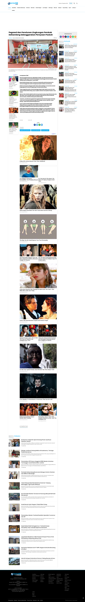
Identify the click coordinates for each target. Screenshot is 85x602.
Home (9, 7)
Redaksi (10, 38)
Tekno (33, 591)
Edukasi (59, 7)
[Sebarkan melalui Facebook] (35, 125)
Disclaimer (35, 600)
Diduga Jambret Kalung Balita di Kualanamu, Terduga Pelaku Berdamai (37, 451)
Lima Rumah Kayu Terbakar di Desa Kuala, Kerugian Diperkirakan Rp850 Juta (70, 81)
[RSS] (75, 37)
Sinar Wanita (51, 583)
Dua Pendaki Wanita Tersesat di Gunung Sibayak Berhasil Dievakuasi (38, 494)
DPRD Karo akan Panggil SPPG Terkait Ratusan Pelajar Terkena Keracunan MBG (70, 96)
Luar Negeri (45, 7)
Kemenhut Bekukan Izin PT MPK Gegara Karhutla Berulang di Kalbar (38, 548)
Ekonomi (42, 577)
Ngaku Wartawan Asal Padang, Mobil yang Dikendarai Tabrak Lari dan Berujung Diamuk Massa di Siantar (70, 90)
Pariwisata (51, 581)
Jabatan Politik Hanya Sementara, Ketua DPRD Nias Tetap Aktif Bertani (71, 74)
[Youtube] (70, 37)
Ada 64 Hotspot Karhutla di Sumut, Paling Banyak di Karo (38, 558)
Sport (70, 7)
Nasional (34, 596)
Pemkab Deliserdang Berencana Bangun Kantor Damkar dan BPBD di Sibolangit (38, 472)
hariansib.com (70, 600)
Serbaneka (59, 574)
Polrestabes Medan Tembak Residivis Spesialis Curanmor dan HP (38, 516)
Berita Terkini (59, 583)
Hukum (41, 580)
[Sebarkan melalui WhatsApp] (39, 125)
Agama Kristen (51, 577)
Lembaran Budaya (52, 578)
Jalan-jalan (67, 588)
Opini (58, 577)
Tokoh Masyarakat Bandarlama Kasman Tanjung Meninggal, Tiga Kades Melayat (35, 483)
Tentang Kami (10, 600)
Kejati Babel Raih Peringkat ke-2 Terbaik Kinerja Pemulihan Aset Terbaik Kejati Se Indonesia (35, 526)
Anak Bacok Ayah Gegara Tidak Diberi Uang (34, 504)
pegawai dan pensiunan (25, 130)
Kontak (41, 600)
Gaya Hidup (65, 7)
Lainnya (74, 7)
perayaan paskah (45, 130)
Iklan (38, 600)
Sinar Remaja (51, 580)
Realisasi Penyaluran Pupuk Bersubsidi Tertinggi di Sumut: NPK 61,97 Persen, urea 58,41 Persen (70, 110)
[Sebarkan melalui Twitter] (37, 125)
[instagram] (63, 37)
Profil (66, 575)
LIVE (71, 3)
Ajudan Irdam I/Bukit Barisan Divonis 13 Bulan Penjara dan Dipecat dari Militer (71, 46)
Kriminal (28, 7)
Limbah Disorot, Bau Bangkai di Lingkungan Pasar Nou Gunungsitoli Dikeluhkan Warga (71, 103)
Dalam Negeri (38, 7)
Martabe (33, 7)
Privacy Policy (29, 600)
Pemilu (66, 581)
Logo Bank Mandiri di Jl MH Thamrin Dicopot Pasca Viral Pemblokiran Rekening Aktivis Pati (37, 537)
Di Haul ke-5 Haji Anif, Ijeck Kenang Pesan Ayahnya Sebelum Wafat (36, 440)
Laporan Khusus (68, 580)
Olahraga (51, 7)
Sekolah (42, 581)
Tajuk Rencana (60, 578)
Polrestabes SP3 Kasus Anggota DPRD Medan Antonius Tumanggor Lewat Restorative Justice (37, 462)
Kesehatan (59, 575)
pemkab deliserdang (36, 130)
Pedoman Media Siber (22, 600)
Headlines (14, 7)
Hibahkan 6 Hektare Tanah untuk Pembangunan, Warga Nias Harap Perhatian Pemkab (71, 68)
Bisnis (33, 593)
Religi (33, 594)
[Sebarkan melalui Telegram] (42, 125)
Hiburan (55, 7)
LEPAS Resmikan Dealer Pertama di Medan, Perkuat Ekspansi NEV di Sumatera (70, 60)
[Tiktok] (66, 37)
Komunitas (67, 577)
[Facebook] (61, 37)
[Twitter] (68, 37)
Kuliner (66, 578)
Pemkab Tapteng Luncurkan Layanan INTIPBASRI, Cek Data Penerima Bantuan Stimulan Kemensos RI (71, 54)
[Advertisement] (42, 21)
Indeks (13, 10)
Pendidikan (42, 578)
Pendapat (67, 590)
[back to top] (83, 598)
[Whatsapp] (73, 37)
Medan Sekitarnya (21, 7)
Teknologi (67, 574)
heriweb (75, 600)
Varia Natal (67, 583)
